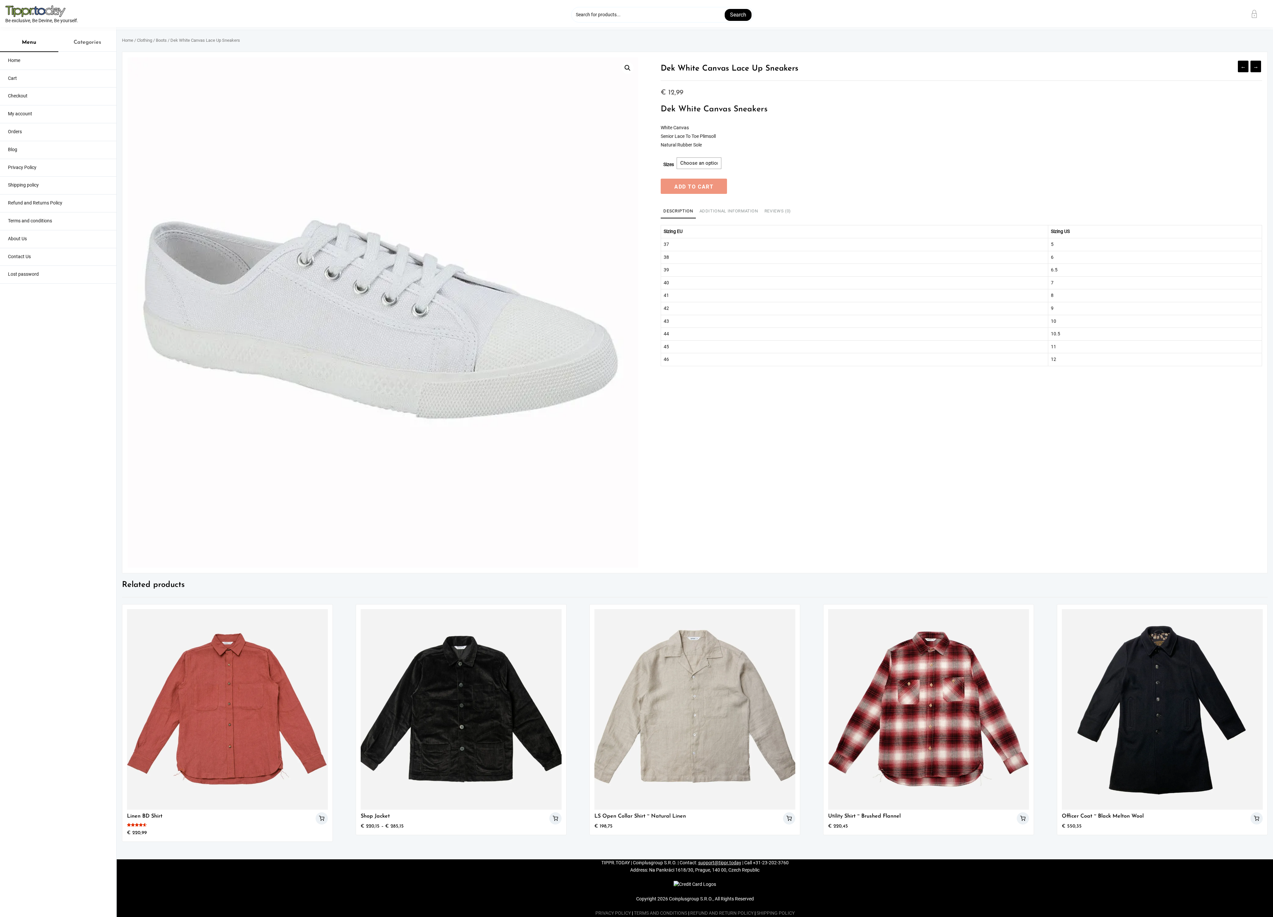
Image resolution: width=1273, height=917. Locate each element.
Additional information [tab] (728, 210)
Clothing (144, 40)
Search (738, 15)
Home (127, 40)
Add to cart (694, 187)
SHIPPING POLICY (776, 913)
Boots (161, 40)
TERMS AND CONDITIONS (660, 913)
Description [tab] (678, 210)
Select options (322, 818)
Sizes (668, 164)
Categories (87, 42)
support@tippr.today (719, 863)
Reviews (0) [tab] (777, 210)
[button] (628, 68)
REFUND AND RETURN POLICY (722, 913)
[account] (1258, 14)
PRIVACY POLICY (613, 913)
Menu (29, 42)
